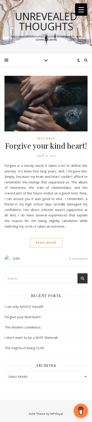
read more (46, 243)
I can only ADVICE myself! (23, 306)
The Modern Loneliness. (22, 327)
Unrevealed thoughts (46, 21)
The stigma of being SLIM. (24, 348)
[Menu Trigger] (81, 9)
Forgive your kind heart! (46, 145)
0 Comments (78, 258)
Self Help (46, 138)
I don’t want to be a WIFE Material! (31, 337)
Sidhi (17, 258)
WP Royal (56, 414)
